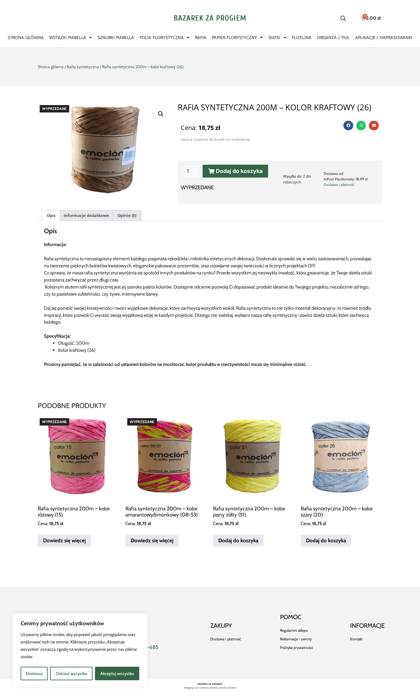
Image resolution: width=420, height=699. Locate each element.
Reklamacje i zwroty (296, 639)
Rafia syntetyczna (83, 66)
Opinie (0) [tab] (126, 215)
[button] (160, 114)
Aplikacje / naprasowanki (383, 37)
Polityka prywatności (296, 647)
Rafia (200, 37)
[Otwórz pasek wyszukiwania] (343, 18)
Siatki (274, 37)
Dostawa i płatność (339, 185)
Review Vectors (228, 687)
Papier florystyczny (234, 37)
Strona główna (25, 37)
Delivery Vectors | (210, 687)
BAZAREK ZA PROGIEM (210, 18)
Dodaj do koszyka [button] (238, 540)
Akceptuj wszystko (117, 673)
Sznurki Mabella (115, 37)
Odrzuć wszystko (71, 673)
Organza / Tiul (333, 37)
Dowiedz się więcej (64, 540)
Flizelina (301, 37)
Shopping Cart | (192, 687)
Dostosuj (34, 673)
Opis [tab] (51, 215)
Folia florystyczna (161, 37)
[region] (80, 650)
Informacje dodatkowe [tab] (86, 215)
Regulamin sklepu (294, 630)
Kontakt (356, 639)
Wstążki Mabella (67, 37)
